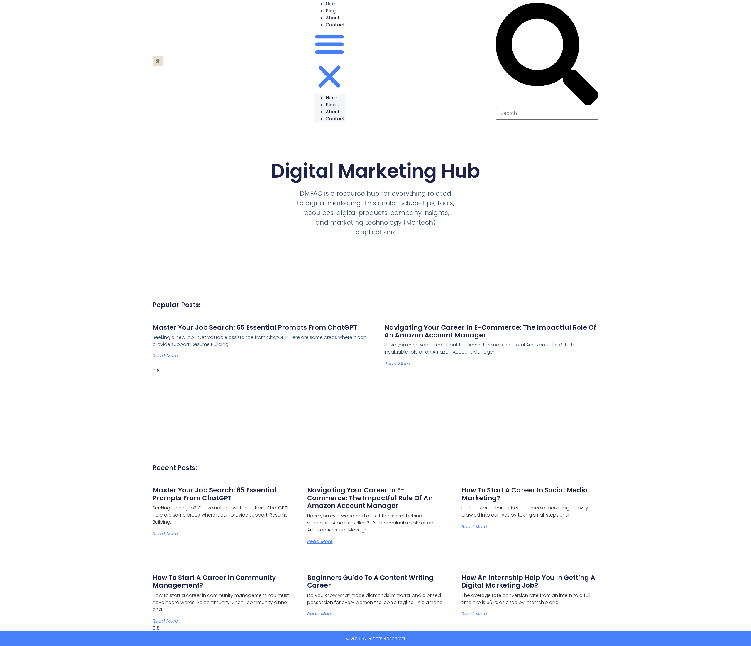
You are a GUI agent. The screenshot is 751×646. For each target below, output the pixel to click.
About (333, 17)
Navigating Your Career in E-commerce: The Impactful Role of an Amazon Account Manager (490, 331)
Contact (335, 24)
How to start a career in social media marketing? (524, 494)
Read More (165, 355)
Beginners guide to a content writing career (370, 581)
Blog (331, 10)
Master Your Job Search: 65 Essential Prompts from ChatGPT (255, 327)
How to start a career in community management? (214, 581)
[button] (329, 61)
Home (332, 97)
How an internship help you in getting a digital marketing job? (528, 581)
